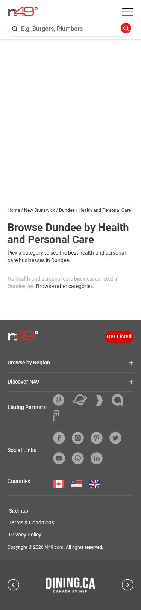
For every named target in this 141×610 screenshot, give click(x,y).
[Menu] (127, 12)
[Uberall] (82, 400)
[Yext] (61, 400)
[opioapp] (77, 458)
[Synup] (102, 400)
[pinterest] (96, 438)
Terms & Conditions (31, 522)
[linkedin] (96, 458)
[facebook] (59, 438)
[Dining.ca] (71, 585)
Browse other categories (64, 286)
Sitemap (18, 511)
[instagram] (77, 438)
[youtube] (59, 458)
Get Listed (119, 337)
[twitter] (115, 438)
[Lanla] (120, 400)
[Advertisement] (70, 113)
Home (14, 210)
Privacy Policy (25, 534)
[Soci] (56, 416)
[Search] (126, 29)
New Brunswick (39, 210)
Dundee (66, 210)
